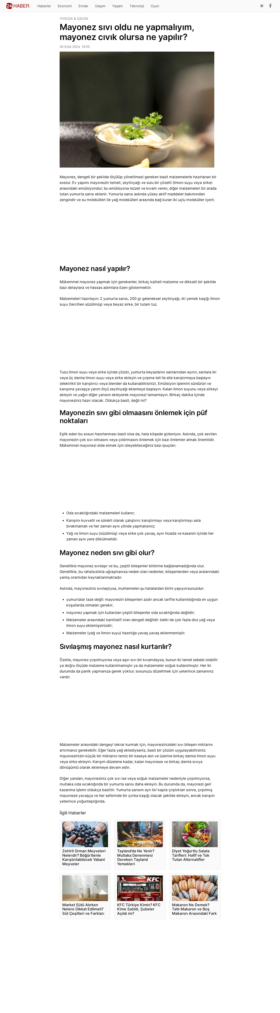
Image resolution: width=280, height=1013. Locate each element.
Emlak (83, 6)
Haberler (44, 6)
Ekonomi (65, 6)
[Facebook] (270, 6)
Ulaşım (100, 6)
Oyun (155, 6)
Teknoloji (137, 6)
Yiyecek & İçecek (74, 18)
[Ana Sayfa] (17, 6)
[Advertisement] (31, 74)
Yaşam (117, 6)
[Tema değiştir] (261, 6)
